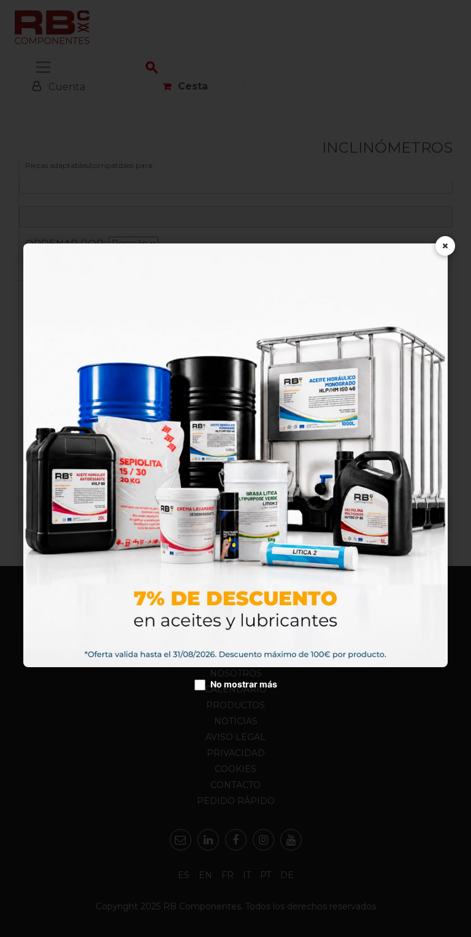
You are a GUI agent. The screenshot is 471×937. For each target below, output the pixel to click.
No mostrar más (243, 684)
